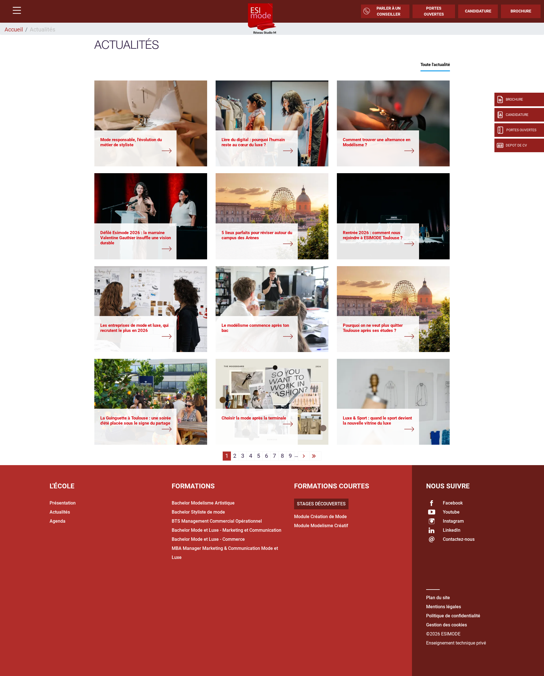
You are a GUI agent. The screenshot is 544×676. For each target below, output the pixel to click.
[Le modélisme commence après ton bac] (257, 337)
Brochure (521, 11)
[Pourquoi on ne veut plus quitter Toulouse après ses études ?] (378, 337)
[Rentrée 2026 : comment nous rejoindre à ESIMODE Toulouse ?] (378, 244)
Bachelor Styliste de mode (198, 512)
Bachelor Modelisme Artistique (203, 503)
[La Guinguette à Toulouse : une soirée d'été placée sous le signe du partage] (135, 430)
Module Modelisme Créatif (321, 525)
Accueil (14, 29)
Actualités (60, 512)
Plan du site (438, 597)
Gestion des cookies (446, 625)
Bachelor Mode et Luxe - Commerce (208, 539)
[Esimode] (262, 19)
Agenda (57, 521)
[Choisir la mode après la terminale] (257, 424)
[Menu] (14, 11)
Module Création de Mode (320, 516)
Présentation (63, 503)
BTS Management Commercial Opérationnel (217, 521)
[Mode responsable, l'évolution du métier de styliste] (135, 151)
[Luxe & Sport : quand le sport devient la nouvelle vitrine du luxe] (378, 430)
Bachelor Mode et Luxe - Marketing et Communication (226, 530)
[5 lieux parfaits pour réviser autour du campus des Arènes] (257, 244)
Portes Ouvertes (434, 11)
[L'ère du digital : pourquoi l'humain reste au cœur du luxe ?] (257, 151)
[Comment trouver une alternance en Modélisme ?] (378, 151)
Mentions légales (443, 606)
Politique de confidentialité (453, 615)
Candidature (478, 11)
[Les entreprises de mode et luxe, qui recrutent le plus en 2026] (135, 337)
